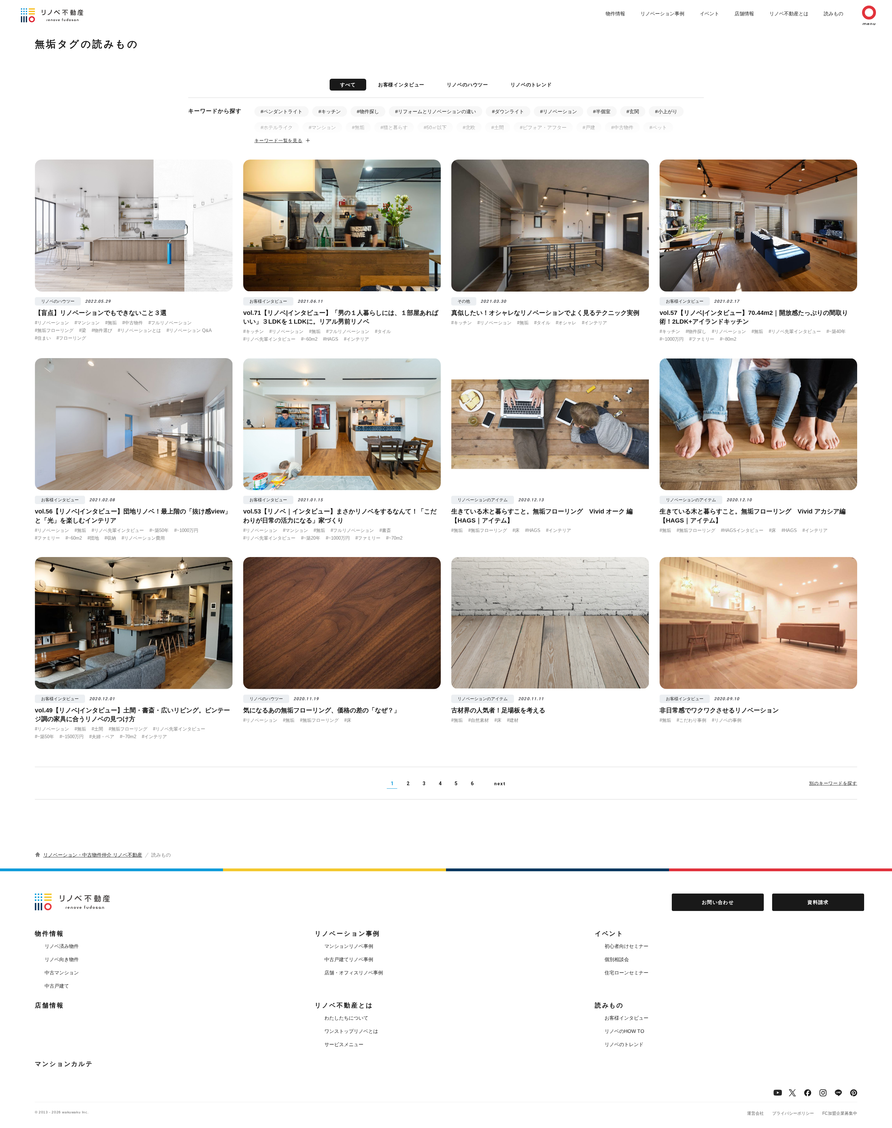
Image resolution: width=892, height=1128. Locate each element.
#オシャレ (566, 322)
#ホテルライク (277, 127)
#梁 (82, 330)
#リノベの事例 (726, 720)
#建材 (512, 720)
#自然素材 (478, 720)
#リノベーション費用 (143, 538)
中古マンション (62, 972)
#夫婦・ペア (101, 736)
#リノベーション (558, 111)
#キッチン (329, 111)
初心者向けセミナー (626, 946)
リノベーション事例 (662, 13)
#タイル (383, 331)
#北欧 (469, 127)
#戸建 (589, 127)
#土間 (497, 127)
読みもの (833, 13)
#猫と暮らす (394, 127)
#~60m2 (309, 339)
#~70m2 (394, 538)
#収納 (110, 538)
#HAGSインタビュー (742, 530)
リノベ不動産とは (788, 13)
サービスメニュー (343, 1044)
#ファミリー (701, 339)
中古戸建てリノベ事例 (348, 959)
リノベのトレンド (531, 84)
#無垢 (358, 127)
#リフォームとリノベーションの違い (435, 111)
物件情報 (615, 13)
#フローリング (71, 338)
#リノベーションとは (139, 330)
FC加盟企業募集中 (839, 1113)
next (499, 783)
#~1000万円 (672, 339)
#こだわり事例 (691, 720)
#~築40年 (836, 331)
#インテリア (356, 339)
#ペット (658, 127)
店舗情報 (744, 13)
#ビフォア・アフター (543, 127)
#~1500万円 (72, 736)
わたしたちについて (346, 1017)
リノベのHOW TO (624, 1031)
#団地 (93, 538)
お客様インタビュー (401, 84)
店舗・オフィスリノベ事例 (353, 972)
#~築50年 (159, 530)
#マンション (322, 127)
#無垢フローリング (54, 330)
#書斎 (385, 530)
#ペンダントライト (281, 111)
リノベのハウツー (467, 84)
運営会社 (755, 1113)
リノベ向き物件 (62, 959)
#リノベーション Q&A (189, 330)
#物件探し (368, 111)
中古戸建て (57, 985)
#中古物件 (622, 127)
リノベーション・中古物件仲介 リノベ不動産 (92, 855)
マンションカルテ (64, 1063)
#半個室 (601, 111)
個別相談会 (617, 959)
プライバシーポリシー (793, 1113)
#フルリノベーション (170, 322)
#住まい (43, 338)
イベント (709, 13)
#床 (516, 530)
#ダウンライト (508, 111)
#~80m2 (728, 339)
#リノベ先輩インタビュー (269, 339)
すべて (348, 84)
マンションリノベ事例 (348, 946)
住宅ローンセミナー (626, 972)
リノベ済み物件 (62, 946)
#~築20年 (310, 538)
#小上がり (666, 111)
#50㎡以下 (435, 127)
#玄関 (632, 111)
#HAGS (330, 339)
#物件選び (102, 330)
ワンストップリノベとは (351, 1031)
